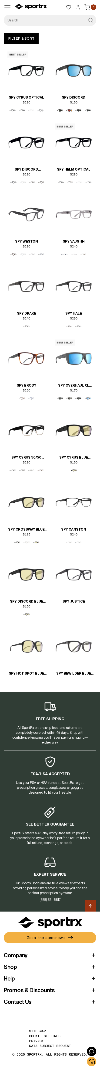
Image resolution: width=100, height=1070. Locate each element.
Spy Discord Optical (26, 170)
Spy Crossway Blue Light (26, 530)
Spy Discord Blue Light (26, 602)
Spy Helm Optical (73, 169)
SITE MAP (37, 1031)
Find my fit (91, 1061)
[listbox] (26, 110)
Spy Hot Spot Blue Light (26, 674)
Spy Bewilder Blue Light (73, 674)
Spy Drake (26, 313)
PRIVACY (36, 1041)
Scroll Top (90, 906)
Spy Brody (26, 385)
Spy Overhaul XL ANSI (73, 386)
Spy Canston (73, 529)
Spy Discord (73, 97)
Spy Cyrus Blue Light (73, 458)
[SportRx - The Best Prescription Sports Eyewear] (31, 7)
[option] (12, 110)
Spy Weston (26, 241)
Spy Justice (74, 601)
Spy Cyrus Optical (26, 97)
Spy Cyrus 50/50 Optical (26, 458)
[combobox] (50, 20)
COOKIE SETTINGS (44, 1036)
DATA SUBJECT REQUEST (50, 1046)
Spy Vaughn (74, 241)
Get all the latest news (46, 938)
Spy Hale (73, 313)
